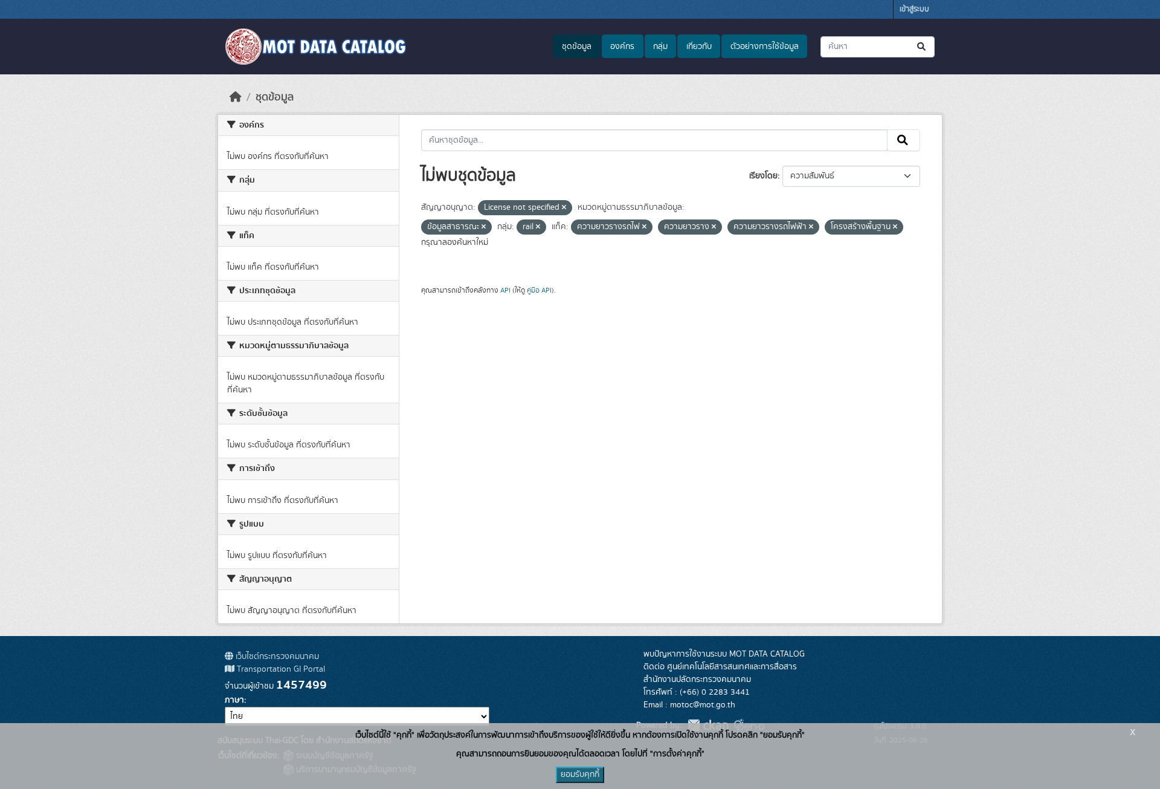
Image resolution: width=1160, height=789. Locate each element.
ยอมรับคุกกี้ (580, 774)
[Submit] (922, 46)
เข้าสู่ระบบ (914, 9)
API (505, 290)
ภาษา (234, 700)
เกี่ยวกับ (699, 47)
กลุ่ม (660, 47)
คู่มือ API (539, 290)
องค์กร (622, 47)
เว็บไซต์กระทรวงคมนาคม (276, 657)
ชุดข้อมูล (576, 47)
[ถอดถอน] (564, 208)
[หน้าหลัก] (236, 97)
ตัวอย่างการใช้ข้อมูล (764, 47)
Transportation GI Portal (279, 669)
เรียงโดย (763, 176)
